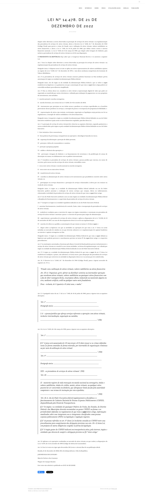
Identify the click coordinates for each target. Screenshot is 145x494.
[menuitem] (80, 8)
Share (42, 472)
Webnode (114, 488)
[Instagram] (139, 1)
